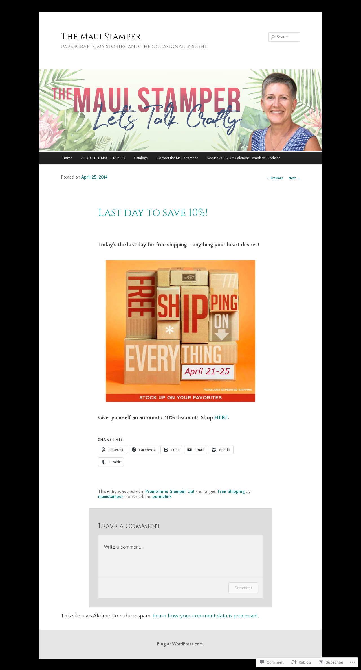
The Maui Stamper (101, 36)
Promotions (157, 491)
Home (67, 158)
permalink (162, 496)
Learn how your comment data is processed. (206, 616)
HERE (221, 417)
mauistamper (110, 496)
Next (294, 178)
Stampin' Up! (182, 491)
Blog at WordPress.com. (180, 644)
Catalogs (141, 158)
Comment (243, 587)
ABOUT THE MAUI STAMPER (103, 158)
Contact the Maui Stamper (177, 158)
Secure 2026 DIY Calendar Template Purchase (243, 158)
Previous (275, 178)
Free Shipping (231, 491)
